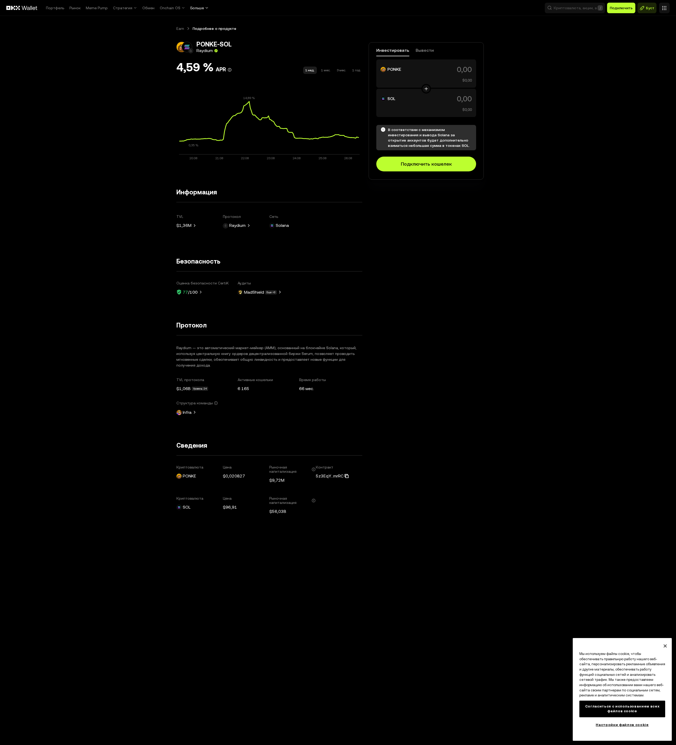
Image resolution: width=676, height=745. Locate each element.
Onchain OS (170, 8)
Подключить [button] (621, 8)
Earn (180, 28)
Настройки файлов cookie (622, 725)
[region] (622, 689)
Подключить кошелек (426, 164)
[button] (575, 8)
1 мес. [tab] (325, 70)
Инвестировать (392, 50)
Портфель (55, 8)
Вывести (425, 50)
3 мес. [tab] (341, 70)
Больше (197, 8)
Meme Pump (97, 8)
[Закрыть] (665, 646)
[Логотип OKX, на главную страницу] (21, 8)
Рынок (75, 8)
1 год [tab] (356, 70)
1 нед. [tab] (310, 70)
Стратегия (122, 8)
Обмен (148, 8)
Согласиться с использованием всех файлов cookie (622, 708)
